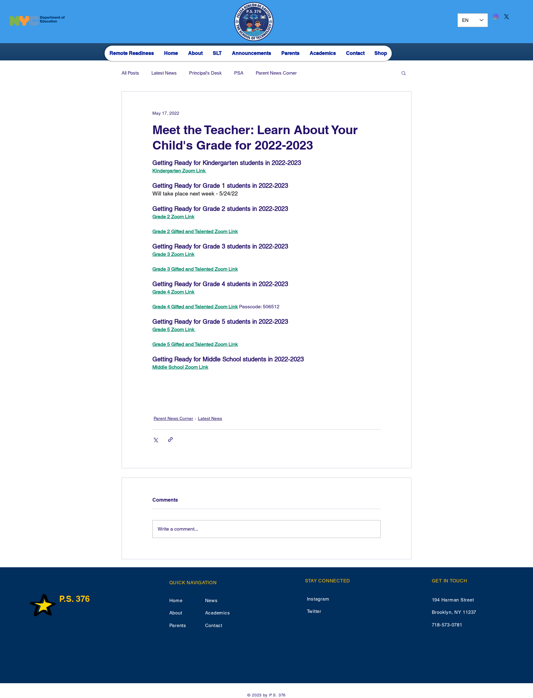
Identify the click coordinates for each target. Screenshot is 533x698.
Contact (213, 625)
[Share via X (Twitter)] (155, 439)
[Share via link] (170, 439)
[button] (404, 72)
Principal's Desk (205, 73)
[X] (506, 16)
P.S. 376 (74, 599)
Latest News (164, 73)
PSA (238, 73)
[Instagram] (495, 16)
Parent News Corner (276, 73)
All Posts (130, 73)
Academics (217, 612)
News (211, 600)
